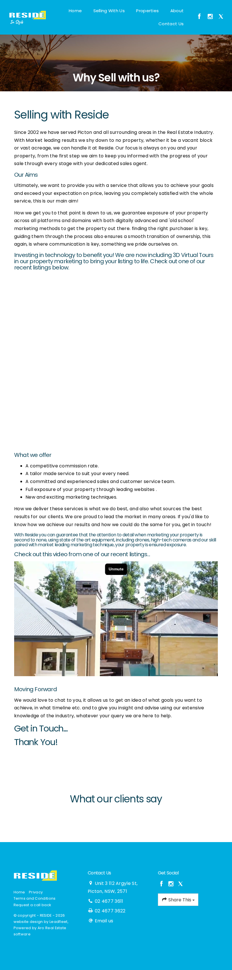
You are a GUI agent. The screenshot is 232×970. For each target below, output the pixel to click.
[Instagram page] (211, 17)
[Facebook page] (200, 17)
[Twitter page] (221, 17)
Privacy (36, 892)
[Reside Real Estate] (26, 14)
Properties (147, 11)
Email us (104, 921)
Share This (179, 900)
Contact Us (171, 24)
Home (75, 11)
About (177, 11)
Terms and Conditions (35, 898)
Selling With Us (109, 11)
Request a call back (32, 904)
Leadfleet (59, 921)
